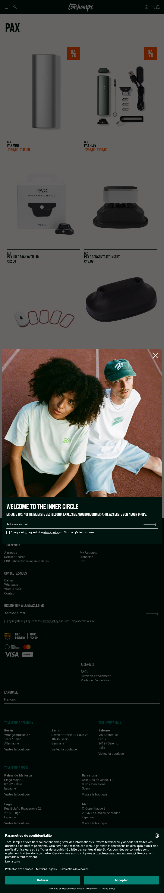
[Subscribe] (150, 524)
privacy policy (51, 532)
